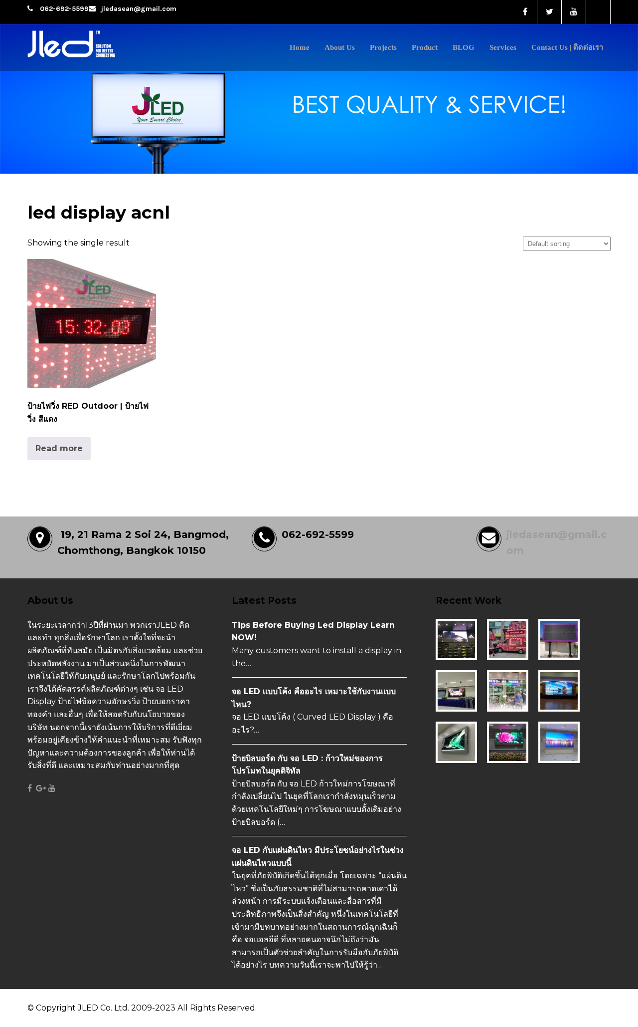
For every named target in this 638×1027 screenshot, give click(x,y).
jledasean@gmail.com (138, 8)
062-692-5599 (64, 8)
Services (502, 47)
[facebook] (525, 12)
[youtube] (574, 12)
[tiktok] (598, 12)
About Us (339, 47)
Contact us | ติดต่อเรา (567, 47)
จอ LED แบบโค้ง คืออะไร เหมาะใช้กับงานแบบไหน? (314, 698)
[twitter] (549, 12)
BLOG (464, 47)
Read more (59, 448)
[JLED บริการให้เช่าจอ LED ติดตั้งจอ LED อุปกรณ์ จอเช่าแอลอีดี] (93, 58)
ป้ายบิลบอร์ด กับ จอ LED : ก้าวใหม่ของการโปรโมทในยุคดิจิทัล (307, 765)
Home (300, 47)
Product (425, 47)
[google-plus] (41, 788)
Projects (383, 47)
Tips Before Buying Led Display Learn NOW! (313, 631)
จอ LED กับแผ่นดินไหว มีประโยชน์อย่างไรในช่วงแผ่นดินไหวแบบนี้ (318, 856)
